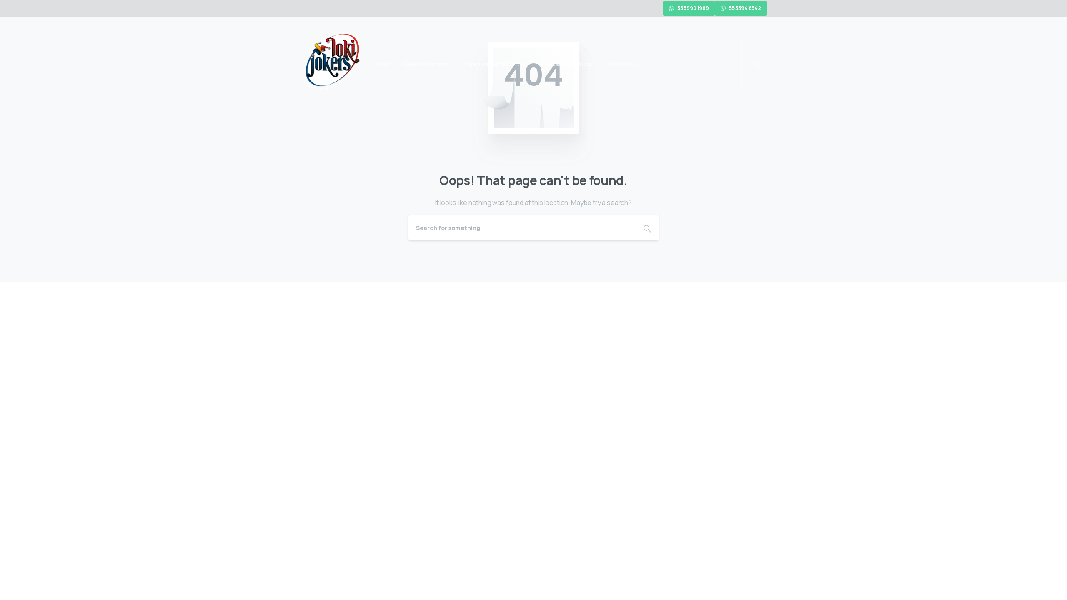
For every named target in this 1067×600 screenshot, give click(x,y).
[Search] (647, 227)
